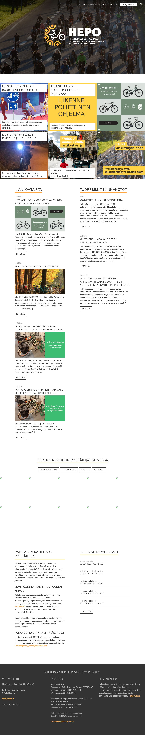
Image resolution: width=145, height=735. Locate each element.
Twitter (85, 470)
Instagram (99, 470)
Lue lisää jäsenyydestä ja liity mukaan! (30, 645)
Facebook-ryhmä (48, 470)
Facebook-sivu (69, 470)
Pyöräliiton (19, 606)
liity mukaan (135, 696)
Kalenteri (86, 611)
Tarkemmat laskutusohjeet (63, 721)
